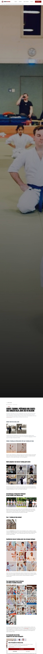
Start (2, 4)
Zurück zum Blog (9, 402)
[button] (11, 429)
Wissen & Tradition (26, 1)
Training (16, 1)
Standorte (20, 1)
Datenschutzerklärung (11, 646)
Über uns (32, 1)
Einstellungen (28, 651)
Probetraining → (38, 1)
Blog (4, 4)
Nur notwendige (15, 651)
